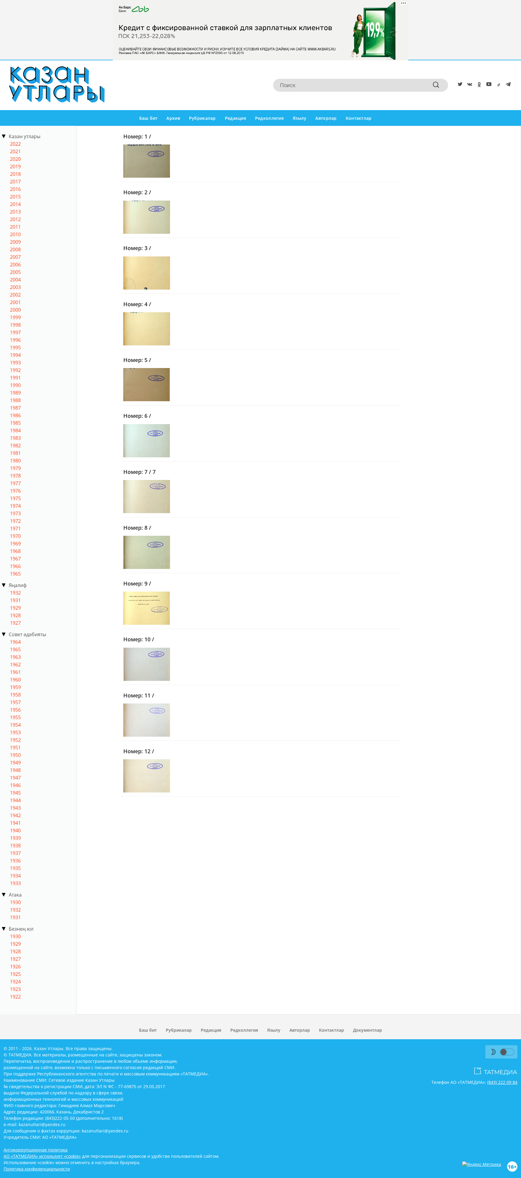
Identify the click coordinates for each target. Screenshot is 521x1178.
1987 (15, 408)
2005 (15, 272)
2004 (15, 279)
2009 (15, 242)
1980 (15, 460)
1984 (15, 430)
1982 (15, 445)
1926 (15, 966)
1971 (15, 528)
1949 (15, 762)
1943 (15, 808)
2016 (15, 189)
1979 (15, 468)
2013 (15, 211)
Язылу (299, 118)
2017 (15, 181)
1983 (15, 438)
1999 (15, 317)
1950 (15, 755)
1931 (15, 600)
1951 (15, 747)
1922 (15, 996)
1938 (15, 845)
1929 (15, 608)
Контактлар (359, 118)
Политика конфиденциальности (37, 1169)
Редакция (235, 118)
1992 (15, 370)
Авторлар (325, 118)
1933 (15, 883)
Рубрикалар (202, 118)
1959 (15, 687)
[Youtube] (488, 85)
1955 (15, 717)
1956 (15, 709)
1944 (15, 800)
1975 (15, 498)
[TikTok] (497, 85)
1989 (15, 392)
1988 (15, 400)
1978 (15, 475)
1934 (15, 875)
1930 (15, 902)
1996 (15, 340)
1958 (15, 694)
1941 (15, 823)
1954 (15, 725)
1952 (15, 740)
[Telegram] (507, 85)
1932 (15, 592)
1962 (15, 664)
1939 (15, 838)
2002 (15, 294)
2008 (15, 249)
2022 (15, 144)
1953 (15, 732)
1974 (15, 506)
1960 (15, 679)
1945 (15, 792)
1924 (15, 981)
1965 (15, 573)
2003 (15, 287)
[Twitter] (459, 85)
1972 (15, 521)
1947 (15, 777)
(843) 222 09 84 (502, 1082)
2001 (15, 302)
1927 (15, 623)
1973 (15, 513)
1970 (15, 536)
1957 (15, 702)
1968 (15, 551)
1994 (15, 355)
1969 (15, 543)
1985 (15, 423)
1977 (15, 483)
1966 (15, 566)
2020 (15, 159)
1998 (15, 325)
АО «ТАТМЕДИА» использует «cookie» (42, 1156)
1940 (15, 830)
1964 (15, 642)
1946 (15, 785)
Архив (173, 118)
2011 (15, 227)
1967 (15, 558)
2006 (15, 264)
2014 (15, 204)
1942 (15, 815)
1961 (15, 672)
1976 (15, 490)
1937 (15, 853)
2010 (15, 234)
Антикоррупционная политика (36, 1150)
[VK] (468, 85)
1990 (15, 385)
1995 (15, 347)
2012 (15, 219)
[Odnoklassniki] (478, 85)
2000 (15, 309)
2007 (15, 257)
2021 (15, 151)
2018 (15, 174)
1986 (15, 415)
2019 (15, 166)
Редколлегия (269, 118)
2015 (15, 196)
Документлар (367, 1030)
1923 (15, 989)
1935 (15, 868)
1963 (15, 657)
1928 (15, 615)
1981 (15, 453)
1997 (15, 332)
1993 (15, 362)
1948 (15, 770)
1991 (15, 377)
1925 (15, 974)
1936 (15, 860)
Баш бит (148, 118)
